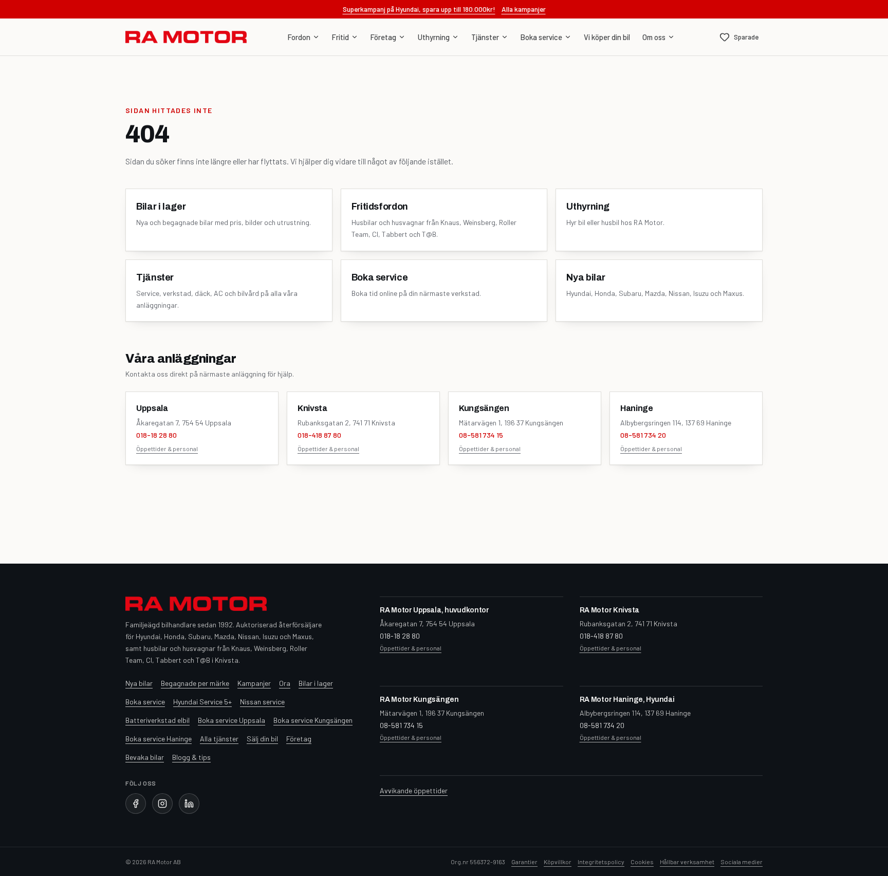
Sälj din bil (262, 738)
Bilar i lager (316, 683)
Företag (383, 37)
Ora (284, 683)
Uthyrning (434, 37)
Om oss (653, 37)
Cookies (642, 861)
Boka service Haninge (158, 738)
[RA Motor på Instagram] (162, 803)
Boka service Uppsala (231, 720)
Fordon (299, 37)
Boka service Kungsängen (313, 720)
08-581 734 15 (481, 435)
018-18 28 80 (156, 435)
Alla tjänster (219, 738)
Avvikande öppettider (414, 790)
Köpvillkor (557, 861)
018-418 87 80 (319, 435)
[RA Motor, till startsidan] (186, 37)
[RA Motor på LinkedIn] (189, 803)
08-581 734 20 (643, 435)
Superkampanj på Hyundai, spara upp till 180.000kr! (419, 9)
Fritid (340, 37)
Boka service (541, 37)
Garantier (524, 861)
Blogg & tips (191, 757)
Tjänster (485, 37)
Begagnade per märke (195, 683)
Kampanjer (254, 683)
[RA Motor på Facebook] (135, 803)
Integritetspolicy (601, 861)
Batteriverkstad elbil (157, 720)
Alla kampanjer (524, 9)
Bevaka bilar (144, 757)
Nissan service (262, 701)
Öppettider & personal (167, 448)
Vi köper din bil (607, 37)
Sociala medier (741, 861)
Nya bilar (139, 683)
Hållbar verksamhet (687, 861)
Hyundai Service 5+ (202, 701)
